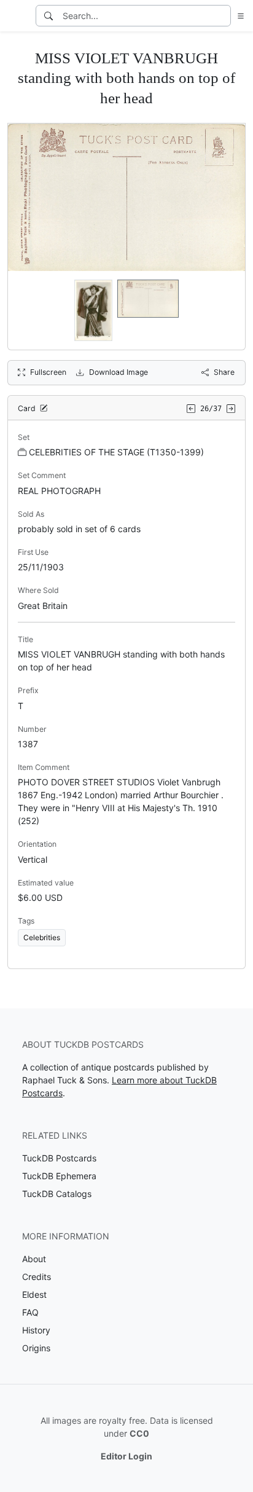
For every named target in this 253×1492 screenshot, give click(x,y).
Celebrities (41, 937)
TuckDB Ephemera (59, 1176)
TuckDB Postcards (59, 1158)
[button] (238, 15)
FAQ (30, 1312)
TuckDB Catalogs (56, 1193)
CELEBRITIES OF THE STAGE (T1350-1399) (116, 452)
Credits (36, 1276)
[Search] (48, 16)
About (34, 1259)
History (36, 1330)
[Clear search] (222, 16)
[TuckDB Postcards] (16, 16)
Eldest (34, 1294)
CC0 (139, 1433)
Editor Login (126, 1456)
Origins (36, 1348)
